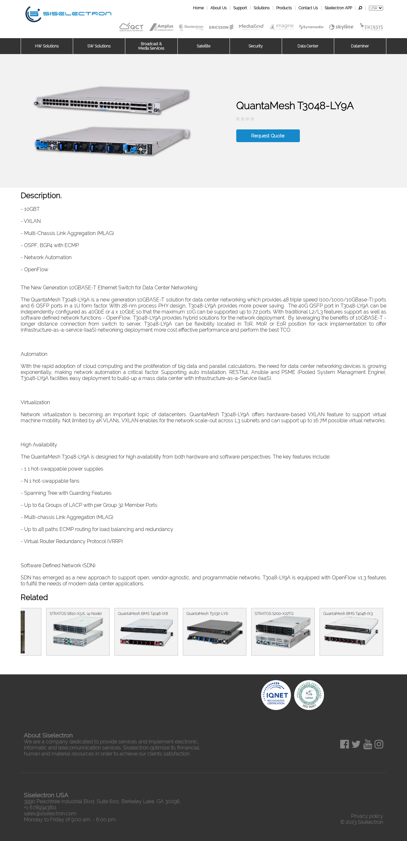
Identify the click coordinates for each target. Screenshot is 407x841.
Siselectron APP (338, 8)
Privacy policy (367, 816)
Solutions (262, 8)
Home (198, 8)
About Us (218, 8)
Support (240, 8)
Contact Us (308, 8)
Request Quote (268, 136)
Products (284, 8)
